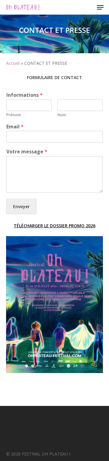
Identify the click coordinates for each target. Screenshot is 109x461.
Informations (24, 95)
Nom (62, 114)
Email (15, 127)
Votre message (26, 151)
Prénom (13, 114)
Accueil (13, 63)
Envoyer (21, 206)
